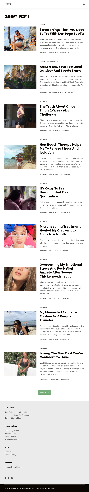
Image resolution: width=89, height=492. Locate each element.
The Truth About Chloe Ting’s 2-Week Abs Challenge (57, 110)
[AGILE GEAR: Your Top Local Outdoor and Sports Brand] (20, 77)
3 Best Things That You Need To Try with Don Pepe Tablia (62, 32)
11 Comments (70, 92)
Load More (44, 392)
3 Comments (64, 339)
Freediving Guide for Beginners (17, 415)
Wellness (43, 101)
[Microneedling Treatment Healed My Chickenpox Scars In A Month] (20, 236)
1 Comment (65, 379)
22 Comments (65, 130)
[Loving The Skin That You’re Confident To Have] (20, 364)
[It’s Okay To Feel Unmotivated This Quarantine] (20, 198)
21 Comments (65, 174)
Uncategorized (52, 61)
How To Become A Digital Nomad (18, 412)
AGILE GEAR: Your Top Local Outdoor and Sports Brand (61, 69)
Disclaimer (51, 488)
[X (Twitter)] (8, 478)
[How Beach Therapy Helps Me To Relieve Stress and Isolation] (20, 157)
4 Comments (64, 52)
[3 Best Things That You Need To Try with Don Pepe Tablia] (20, 39)
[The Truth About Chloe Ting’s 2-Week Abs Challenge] (20, 116)
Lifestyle (43, 24)
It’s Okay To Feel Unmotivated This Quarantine (54, 192)
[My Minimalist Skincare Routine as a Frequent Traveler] (20, 323)
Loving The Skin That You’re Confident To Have (61, 355)
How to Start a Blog (12, 418)
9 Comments (64, 250)
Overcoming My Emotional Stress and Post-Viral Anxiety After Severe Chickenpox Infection (61, 270)
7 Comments (64, 298)
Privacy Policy (10, 454)
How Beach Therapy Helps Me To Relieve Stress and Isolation (60, 148)
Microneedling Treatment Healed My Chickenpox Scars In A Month (60, 230)
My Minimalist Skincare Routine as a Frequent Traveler (58, 316)
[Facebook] (5, 478)
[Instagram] (12, 478)
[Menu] (84, 4)
